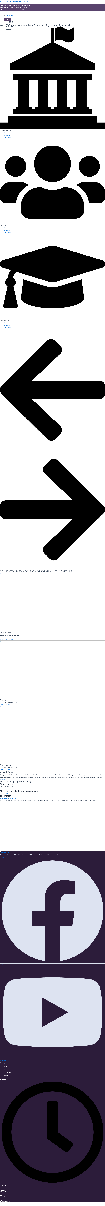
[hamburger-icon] (92, 19)
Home (7, 19)
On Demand (9, 22)
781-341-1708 (4, 793)
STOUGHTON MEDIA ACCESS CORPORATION (14, 1)
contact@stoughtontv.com (8, 798)
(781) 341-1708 (3, 1192)
